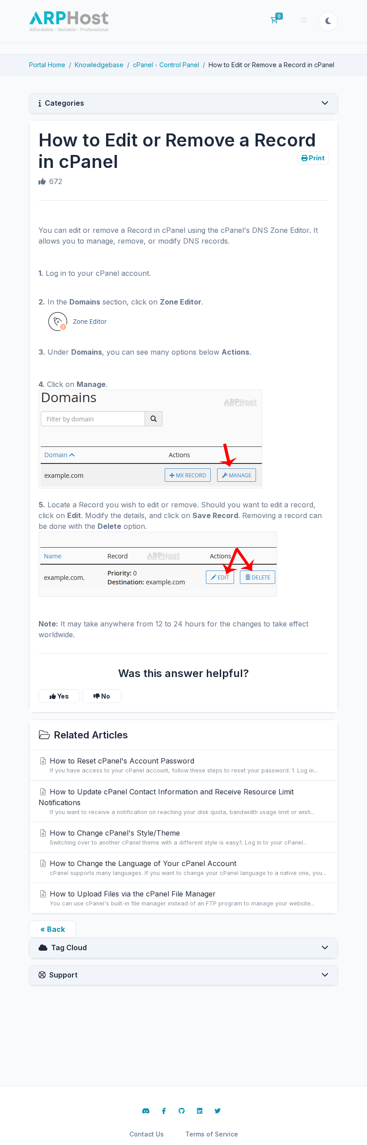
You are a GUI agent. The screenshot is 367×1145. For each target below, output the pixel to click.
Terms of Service (211, 1134)
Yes (62, 696)
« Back (52, 929)
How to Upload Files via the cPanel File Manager (181, 898)
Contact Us (146, 1134)
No (105, 696)
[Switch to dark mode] (328, 21)
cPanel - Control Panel (166, 65)
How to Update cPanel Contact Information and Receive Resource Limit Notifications (176, 801)
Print (315, 158)
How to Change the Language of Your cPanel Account (186, 867)
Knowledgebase (99, 65)
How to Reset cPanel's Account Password (182, 765)
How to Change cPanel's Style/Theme (177, 837)
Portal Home (47, 65)
